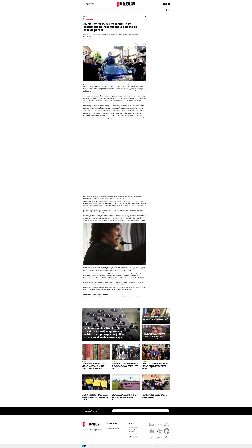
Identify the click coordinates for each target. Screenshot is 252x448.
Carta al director (133, 427)
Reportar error (133, 429)
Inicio (83, 10)
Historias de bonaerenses (113, 10)
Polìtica (123, 10)
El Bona (128, 10)
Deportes (134, 10)
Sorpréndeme (90, 4)
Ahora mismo (89, 10)
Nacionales (140, 10)
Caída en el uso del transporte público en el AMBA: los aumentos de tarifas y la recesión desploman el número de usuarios (125, 366)
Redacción (131, 426)
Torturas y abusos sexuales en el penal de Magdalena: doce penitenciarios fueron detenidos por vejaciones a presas (125, 396)
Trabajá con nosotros (134, 433)
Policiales (103, 10)
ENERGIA (146, 10)
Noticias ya (96, 10)
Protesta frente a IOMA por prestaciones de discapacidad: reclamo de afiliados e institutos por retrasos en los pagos (95, 396)
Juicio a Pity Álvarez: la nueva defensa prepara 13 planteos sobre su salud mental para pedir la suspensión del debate (155, 366)
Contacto (131, 431)
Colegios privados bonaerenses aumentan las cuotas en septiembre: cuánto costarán (154, 395)
